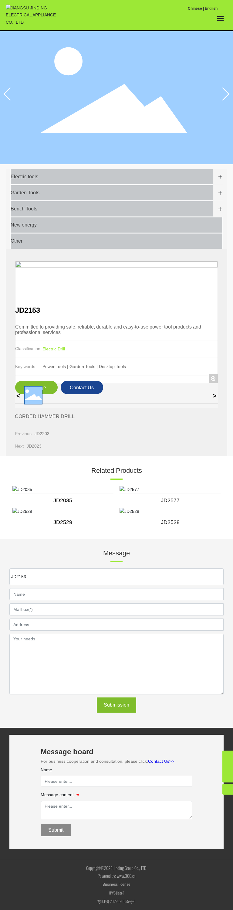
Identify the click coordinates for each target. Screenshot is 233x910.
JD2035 (62, 500)
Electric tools (24, 176)
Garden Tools (25, 192)
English (211, 8)
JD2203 (42, 433)
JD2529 (62, 522)
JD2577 (170, 500)
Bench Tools (24, 208)
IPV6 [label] (116, 892)
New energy (24, 224)
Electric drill (53, 348)
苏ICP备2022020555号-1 (116, 901)
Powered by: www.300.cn (117, 876)
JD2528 (170, 522)
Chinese (195, 8)
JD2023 (34, 446)
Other (16, 241)
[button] (226, 94)
